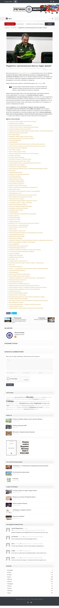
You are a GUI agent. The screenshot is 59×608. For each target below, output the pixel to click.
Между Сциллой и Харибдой (16, 123)
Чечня (30, 399)
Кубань (12, 397)
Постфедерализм (13, 212)
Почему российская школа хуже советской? (20, 129)
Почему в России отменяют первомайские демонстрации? (24, 127)
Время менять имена (14, 189)
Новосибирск (10, 407)
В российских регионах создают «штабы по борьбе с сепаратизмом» (26, 263)
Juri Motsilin (14, 536)
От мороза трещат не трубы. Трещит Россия (25, 490)
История (30, 68)
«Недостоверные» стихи (15, 193)
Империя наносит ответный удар (17, 295)
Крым (7, 399)
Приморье (32, 401)
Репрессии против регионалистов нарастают (20, 125)
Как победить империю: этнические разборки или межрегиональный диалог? (28, 300)
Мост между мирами (14, 134)
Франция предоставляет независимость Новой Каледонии (24, 153)
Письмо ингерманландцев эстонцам (18, 293)
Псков (37, 401)
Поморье (35, 399)
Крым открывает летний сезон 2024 (18, 227)
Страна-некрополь (14, 272)
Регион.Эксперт (9, 68)
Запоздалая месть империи (16, 210)
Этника (9, 593)
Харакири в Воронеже (14, 221)
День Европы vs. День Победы (17, 236)
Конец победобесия (14, 244)
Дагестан (14, 409)
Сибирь (10, 401)
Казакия (16, 401)
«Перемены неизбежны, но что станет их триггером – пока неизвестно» (27, 278)
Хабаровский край (27, 405)
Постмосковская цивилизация (21, 472)
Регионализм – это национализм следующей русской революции (30, 465)
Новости (34, 68)
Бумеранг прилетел (14, 215)
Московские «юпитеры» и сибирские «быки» (20, 159)
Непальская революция (15, 140)
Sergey (13, 550)
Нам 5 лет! (12, 264)
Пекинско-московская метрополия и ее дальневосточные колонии (26, 232)
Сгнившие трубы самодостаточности (18, 261)
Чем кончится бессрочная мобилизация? (19, 274)
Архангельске (27, 73)
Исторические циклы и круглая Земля (18, 246)
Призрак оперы (13, 229)
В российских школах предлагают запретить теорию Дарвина (24, 191)
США (18, 409)
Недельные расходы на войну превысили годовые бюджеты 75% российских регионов (31, 131)
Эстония (39, 407)
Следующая (41, 318)
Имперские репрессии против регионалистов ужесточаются (24, 285)
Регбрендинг (10, 583)
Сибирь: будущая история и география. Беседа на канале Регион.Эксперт (28, 287)
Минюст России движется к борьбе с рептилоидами (22, 242)
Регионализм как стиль (15, 291)
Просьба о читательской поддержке (18, 148)
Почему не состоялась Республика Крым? (24, 497)
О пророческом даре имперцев (17, 270)
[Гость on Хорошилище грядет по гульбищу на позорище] (8, 544)
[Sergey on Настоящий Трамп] (8, 551)
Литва (22, 409)
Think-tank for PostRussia (15, 266)
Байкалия (13, 405)
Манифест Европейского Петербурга (18, 298)
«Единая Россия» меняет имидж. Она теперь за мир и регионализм (26, 308)
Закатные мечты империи (15, 238)
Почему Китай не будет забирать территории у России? (23, 200)
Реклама (9, 586)
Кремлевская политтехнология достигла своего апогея (23, 195)
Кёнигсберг (29, 403)
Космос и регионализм (40, 319)
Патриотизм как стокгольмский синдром (34, 536)
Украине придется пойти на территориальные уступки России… (25, 163)
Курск (44, 407)
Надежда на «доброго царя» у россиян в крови (21, 136)
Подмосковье (24, 399)
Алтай (36, 405)
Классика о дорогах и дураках (16, 157)
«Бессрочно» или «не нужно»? (16, 198)
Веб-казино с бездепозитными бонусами (24, 432)
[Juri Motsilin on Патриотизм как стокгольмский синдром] (8, 537)
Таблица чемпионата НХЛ (20, 425)
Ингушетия (42, 399)
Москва (29, 397)
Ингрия (22, 403)
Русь (15, 407)
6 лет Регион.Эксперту (14, 176)
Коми (44, 397)
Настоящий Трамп (26, 550)
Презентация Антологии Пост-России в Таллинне (21, 138)
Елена (13, 557)
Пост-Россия (12, 170)
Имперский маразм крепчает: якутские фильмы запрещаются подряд (26, 296)
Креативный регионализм (15, 172)
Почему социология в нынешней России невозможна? (22, 213)
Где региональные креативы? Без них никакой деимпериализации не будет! (28, 168)
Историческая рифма (14, 217)
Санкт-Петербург (23, 407)
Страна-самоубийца (14, 253)
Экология (9, 588)
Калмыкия (49, 397)
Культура (9, 574)
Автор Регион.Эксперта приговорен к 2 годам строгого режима (25, 249)
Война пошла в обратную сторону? (18, 204)
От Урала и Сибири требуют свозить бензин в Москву (22, 121)
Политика (44, 68)
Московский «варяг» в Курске (16, 180)
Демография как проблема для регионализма (32, 557)
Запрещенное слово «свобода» (17, 165)
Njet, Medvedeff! (13, 142)
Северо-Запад (38, 397)
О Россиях (15, 478)
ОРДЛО (36, 409)
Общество (39, 68)
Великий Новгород (15, 399)
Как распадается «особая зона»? (17, 230)
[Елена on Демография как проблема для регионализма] (8, 558)
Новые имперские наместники (16, 234)
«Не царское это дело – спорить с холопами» (20, 202)
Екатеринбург (10, 403)
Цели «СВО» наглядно (14, 149)
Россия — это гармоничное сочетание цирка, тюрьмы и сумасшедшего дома (28, 268)
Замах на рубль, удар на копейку (17, 151)
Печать (46, 69)
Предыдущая (17, 318)
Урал (8, 405)
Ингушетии (20, 73)
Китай (27, 401)
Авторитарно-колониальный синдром (18, 208)
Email (52, 69)
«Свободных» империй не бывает (22, 510)
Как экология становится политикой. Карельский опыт (19, 321)
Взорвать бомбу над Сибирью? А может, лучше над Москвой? (24, 289)
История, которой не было (15, 306)
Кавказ (8, 397)
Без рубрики (10, 570)
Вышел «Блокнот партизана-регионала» (19, 283)
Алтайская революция (14, 155)
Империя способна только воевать (18, 185)
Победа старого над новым (16, 255)
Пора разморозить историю (16, 302)
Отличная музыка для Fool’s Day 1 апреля (19, 161)
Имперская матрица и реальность (17, 279)
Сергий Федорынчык (17, 528)
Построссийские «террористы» (17, 183)
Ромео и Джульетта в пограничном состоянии (20, 196)
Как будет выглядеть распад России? (18, 132)
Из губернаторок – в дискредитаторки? (18, 225)
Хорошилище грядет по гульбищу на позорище (32, 543)
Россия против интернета (15, 178)
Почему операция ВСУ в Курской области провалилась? (23, 187)
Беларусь (47, 405)
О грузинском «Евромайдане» (16, 181)
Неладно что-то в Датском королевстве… (19, 174)
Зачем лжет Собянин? (18, 516)
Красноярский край (44, 401)
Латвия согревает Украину (20, 503)
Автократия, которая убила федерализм (27, 24)
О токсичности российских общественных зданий (21, 251)
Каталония (22, 401)
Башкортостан (29, 409)
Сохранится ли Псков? (14, 219)
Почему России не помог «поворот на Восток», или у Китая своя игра (29, 530)
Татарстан (46, 403)
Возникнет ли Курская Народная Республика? (20, 206)
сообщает (40, 83)
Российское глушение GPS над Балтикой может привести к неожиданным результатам (31, 240)
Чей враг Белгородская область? (17, 247)
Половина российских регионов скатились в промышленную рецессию (27, 144)
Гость (13, 543)
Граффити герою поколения (16, 257)
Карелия (37, 403)
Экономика (9, 590)
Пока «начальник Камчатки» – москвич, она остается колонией (25, 304)
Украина (32, 407)
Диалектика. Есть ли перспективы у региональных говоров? (24, 223)
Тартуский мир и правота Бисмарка (18, 166)
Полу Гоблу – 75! (13, 259)
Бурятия (18, 405)
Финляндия (41, 405)
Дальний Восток (20, 397)
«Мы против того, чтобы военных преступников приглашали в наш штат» (27, 146)
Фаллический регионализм (16, 281)
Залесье (16, 403)
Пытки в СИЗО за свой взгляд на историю (19, 276)
